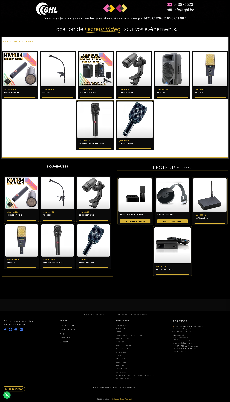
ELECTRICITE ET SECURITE (127, 338)
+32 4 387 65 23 (15, 389)
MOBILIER (120, 342)
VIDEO (118, 332)
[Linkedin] (21, 329)
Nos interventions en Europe (132, 314)
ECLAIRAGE (120, 328)
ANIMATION (120, 359)
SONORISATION (122, 325)
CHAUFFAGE (121, 362)
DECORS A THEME (123, 379)
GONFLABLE (121, 352)
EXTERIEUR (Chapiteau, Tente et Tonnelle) (135, 375)
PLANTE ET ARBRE (123, 345)
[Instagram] (10, 329)
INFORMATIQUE (122, 369)
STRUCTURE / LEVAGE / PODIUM (129, 335)
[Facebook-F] (5, 329)
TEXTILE (119, 355)
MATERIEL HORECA (124, 349)
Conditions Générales (94, 314)
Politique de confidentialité (122, 399)
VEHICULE (120, 365)
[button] (7, 395)
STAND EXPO (121, 372)
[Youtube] (15, 329)
